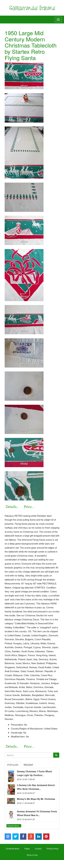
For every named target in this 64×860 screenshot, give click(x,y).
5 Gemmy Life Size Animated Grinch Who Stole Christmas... (36, 787)
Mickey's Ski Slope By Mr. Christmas (36, 798)
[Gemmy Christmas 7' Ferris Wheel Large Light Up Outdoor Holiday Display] (11, 774)
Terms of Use (32, 855)
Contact (38, 848)
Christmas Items (12, 848)
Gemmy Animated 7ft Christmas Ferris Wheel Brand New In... (37, 813)
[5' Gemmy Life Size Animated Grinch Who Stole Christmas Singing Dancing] (11, 788)
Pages (27, 848)
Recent (28, 764)
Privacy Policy (52, 848)
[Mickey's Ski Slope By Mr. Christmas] (11, 802)
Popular (12, 764)
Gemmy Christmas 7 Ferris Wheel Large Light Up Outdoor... (34, 773)
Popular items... (13, 825)
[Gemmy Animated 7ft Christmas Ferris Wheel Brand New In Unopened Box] (11, 814)
